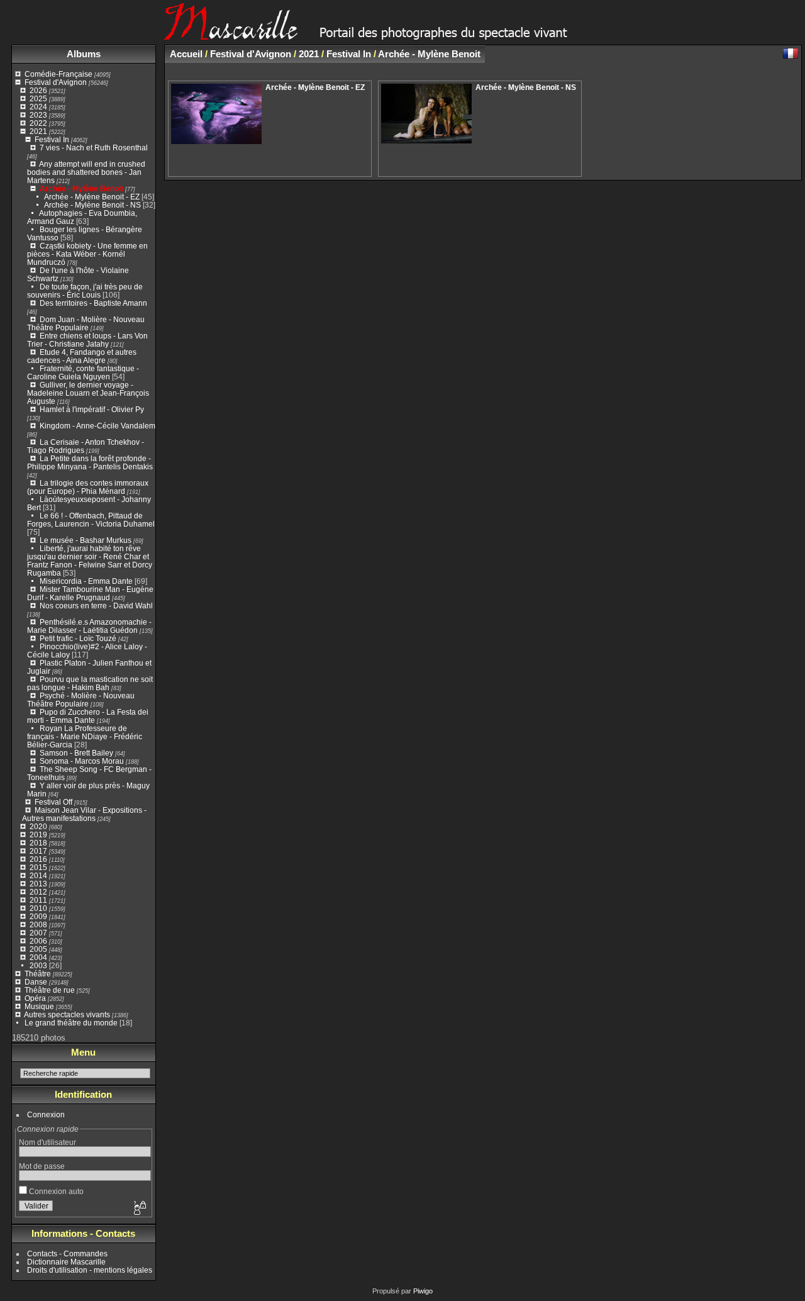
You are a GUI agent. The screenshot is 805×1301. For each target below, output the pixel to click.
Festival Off (53, 802)
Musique (39, 1006)
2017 (38, 851)
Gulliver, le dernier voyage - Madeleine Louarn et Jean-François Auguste (88, 393)
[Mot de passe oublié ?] (139, 1208)
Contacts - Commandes (67, 1253)
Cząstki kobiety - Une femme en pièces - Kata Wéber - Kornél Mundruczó (87, 254)
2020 (38, 826)
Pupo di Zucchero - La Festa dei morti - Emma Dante (87, 716)
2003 (38, 965)
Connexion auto (55, 1191)
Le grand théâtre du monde (71, 1023)
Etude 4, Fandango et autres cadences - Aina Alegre (81, 356)
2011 (38, 900)
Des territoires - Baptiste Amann (93, 303)
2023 (38, 115)
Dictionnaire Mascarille (66, 1262)
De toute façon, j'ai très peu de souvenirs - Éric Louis (85, 290)
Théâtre (38, 973)
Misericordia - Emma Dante (86, 581)
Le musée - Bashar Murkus (86, 540)
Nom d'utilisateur (47, 1142)
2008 (38, 924)
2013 (38, 883)
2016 (38, 859)
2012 (38, 892)
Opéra (35, 998)
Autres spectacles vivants (67, 1014)
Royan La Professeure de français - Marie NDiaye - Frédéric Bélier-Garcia (84, 736)
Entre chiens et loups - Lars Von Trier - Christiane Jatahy (87, 340)
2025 (38, 98)
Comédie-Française (58, 74)
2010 (38, 908)
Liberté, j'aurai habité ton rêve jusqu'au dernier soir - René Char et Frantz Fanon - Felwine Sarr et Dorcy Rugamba (89, 560)
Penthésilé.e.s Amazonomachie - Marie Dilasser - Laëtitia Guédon (89, 626)
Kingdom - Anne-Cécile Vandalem (97, 426)
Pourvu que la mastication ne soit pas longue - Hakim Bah (90, 683)
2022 (38, 123)
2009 (38, 916)
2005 (38, 949)
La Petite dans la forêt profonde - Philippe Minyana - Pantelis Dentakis (90, 462)
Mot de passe (42, 1166)
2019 (38, 834)
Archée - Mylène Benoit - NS (92, 205)
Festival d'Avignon (56, 82)
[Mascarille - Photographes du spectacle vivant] (402, 35)
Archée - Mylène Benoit (81, 188)
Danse (36, 982)
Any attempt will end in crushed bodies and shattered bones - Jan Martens (86, 172)
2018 (38, 843)
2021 (38, 131)
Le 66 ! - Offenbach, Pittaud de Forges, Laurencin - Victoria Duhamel (91, 519)
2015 (38, 867)
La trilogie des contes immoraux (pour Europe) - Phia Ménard (87, 487)
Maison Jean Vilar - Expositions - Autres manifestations (84, 814)
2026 (38, 90)
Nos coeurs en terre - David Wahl (96, 605)
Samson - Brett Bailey (76, 753)
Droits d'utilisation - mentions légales (89, 1270)
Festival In (52, 139)
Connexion (46, 1114)
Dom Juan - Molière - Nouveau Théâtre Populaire (86, 323)
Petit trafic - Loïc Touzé (78, 638)
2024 (38, 107)
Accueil (186, 53)
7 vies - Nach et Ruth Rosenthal (94, 147)
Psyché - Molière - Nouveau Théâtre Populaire (81, 699)
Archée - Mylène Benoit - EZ (92, 197)
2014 (38, 875)
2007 (38, 933)
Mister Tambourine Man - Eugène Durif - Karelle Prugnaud (90, 593)
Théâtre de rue (50, 990)
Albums (84, 53)
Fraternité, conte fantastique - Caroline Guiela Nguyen (83, 372)
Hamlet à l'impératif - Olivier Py (92, 409)
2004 (38, 957)
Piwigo (423, 1291)
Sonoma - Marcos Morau (82, 761)
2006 (38, 941)
